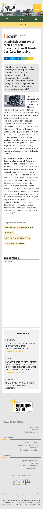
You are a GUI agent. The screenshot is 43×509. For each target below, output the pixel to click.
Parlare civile (34, 448)
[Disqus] (21, 295)
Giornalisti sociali (32, 443)
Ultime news (21, 333)
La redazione (34, 427)
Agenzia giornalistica (30, 461)
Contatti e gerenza (31, 432)
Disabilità (8, 262)
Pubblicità (5, 494)
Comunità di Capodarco (29, 450)
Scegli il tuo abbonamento (17, 238)
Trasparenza (16, 494)
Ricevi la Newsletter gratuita (19, 227)
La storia (35, 430)
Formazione (34, 463)
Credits (25, 496)
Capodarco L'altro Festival (28, 445)
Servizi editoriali (32, 468)
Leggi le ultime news (14, 243)
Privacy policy (28, 494)
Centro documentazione (29, 466)
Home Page (9, 233)
